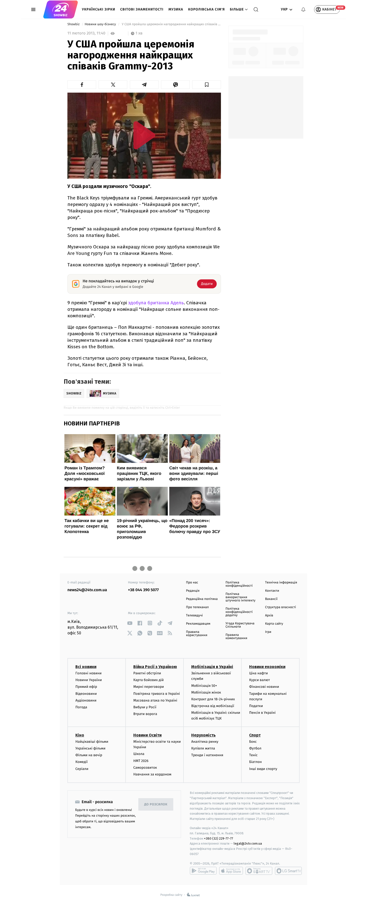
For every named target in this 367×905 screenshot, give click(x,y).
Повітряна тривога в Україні (156, 694)
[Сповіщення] (303, 9)
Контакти (272, 590)
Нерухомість (203, 735)
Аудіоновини (85, 700)
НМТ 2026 (141, 761)
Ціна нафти (258, 673)
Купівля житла (203, 748)
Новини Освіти (147, 735)
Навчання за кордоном (152, 774)
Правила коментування (236, 636)
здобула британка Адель (156, 303)
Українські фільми (90, 748)
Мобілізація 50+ (204, 686)
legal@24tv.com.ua (248, 843)
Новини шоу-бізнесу (101, 24)
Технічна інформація (281, 582)
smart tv (258, 871)
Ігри (268, 632)
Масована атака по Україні (155, 700)
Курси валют (259, 680)
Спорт (255, 735)
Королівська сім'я (206, 9)
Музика (176, 9)
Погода (81, 707)
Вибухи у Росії (144, 707)
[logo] (60, 9)
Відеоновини (86, 694)
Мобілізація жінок (206, 692)
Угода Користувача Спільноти (239, 625)
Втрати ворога (145, 714)
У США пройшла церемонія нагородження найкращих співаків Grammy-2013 (171, 24)
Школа (138, 754)
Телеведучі (194, 615)
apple (231, 871)
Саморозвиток (145, 767)
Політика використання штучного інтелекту (240, 597)
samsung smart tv (288, 871)
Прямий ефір (86, 687)
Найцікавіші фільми (91, 741)
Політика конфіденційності (239, 584)
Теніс (253, 755)
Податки (256, 706)
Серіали (81, 769)
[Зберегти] (206, 85)
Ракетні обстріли (147, 673)
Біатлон (255, 762)
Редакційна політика (202, 599)
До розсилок (156, 804)
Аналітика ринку (204, 741)
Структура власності (280, 607)
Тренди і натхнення (207, 755)
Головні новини (88, 673)
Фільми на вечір (88, 755)
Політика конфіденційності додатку (239, 612)
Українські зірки (98, 9)
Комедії (81, 762)
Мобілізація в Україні (212, 666)
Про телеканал (197, 607)
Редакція (192, 590)
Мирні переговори (148, 687)
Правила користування (196, 633)
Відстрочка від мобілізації (212, 706)
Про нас (192, 582)
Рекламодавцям (198, 623)
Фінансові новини (264, 687)
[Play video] (144, 135)
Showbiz (73, 24)
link (130, 623)
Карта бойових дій (148, 680)
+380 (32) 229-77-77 (218, 838)
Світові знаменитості (141, 9)
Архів (269, 615)
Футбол (255, 748)
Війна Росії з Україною (155, 666)
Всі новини (85, 666)
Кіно (79, 735)
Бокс (253, 741)
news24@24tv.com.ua (87, 590)
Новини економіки (267, 666)
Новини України (88, 680)
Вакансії (271, 599)
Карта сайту (274, 623)
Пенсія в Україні (262, 713)
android (203, 871)
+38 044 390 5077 (143, 590)
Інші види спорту (263, 769)
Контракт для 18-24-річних (213, 699)
